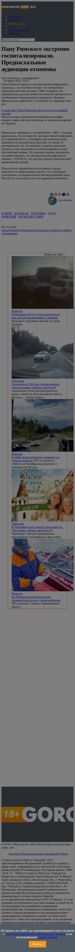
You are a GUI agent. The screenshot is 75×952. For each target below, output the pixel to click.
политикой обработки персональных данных (35, 934)
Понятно (37, 944)
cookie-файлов (48, 937)
